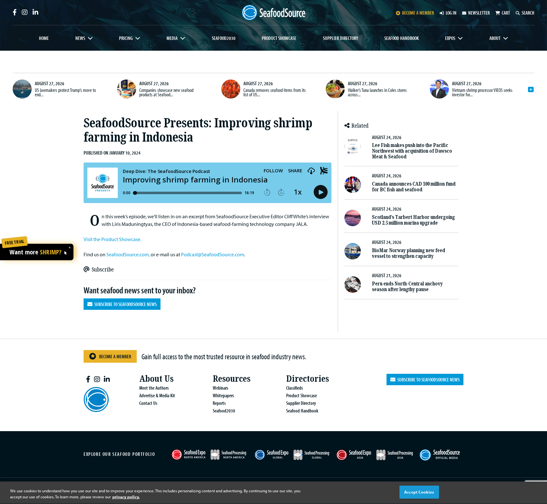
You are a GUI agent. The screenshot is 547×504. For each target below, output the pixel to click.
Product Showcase (279, 38)
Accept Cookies (419, 491)
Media (172, 38)
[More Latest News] (531, 89)
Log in (451, 13)
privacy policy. (126, 497)
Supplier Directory (340, 38)
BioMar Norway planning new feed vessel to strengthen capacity (408, 253)
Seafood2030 (224, 38)
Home (44, 38)
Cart (506, 13)
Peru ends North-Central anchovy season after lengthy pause (407, 286)
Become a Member (115, 356)
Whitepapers (223, 395)
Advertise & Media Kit (157, 395)
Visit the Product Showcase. (112, 239)
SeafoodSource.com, (128, 254)
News (80, 38)
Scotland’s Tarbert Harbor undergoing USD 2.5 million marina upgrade (413, 220)
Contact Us (148, 403)
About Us (156, 378)
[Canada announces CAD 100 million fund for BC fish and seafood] (352, 184)
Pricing (126, 38)
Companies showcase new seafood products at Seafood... (166, 92)
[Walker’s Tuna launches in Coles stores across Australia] (335, 89)
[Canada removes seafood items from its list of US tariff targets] (230, 89)
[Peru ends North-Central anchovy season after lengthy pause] (352, 284)
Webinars (220, 388)
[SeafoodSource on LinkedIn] (35, 12)
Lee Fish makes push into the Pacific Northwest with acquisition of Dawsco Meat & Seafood (412, 151)
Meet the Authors (154, 388)
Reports (219, 403)
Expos (450, 38)
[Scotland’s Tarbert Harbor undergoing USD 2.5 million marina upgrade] (352, 218)
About (494, 38)
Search (528, 13)
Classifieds (294, 388)
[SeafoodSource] (273, 12)
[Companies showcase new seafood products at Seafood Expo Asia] (126, 89)
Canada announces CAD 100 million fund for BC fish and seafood (414, 186)
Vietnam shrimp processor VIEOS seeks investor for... (482, 92)
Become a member (418, 13)
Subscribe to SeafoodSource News (124, 304)
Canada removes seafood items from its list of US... (274, 92)
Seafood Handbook (401, 38)
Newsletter (479, 13)
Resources (231, 378)
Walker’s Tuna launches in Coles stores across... (377, 92)
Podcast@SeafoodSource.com (212, 254)
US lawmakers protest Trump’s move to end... (65, 92)
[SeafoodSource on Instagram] (25, 12)
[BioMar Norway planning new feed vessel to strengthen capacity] (352, 251)
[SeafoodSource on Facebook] (15, 12)
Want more (35, 252)
